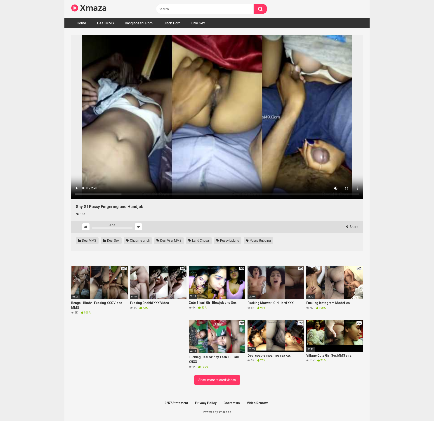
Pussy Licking (229, 240)
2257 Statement (176, 403)
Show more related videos (217, 380)
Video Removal (258, 403)
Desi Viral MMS (171, 240)
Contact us (232, 403)
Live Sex (198, 23)
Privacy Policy (206, 403)
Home (81, 23)
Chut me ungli (139, 240)
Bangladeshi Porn (139, 23)
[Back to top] (419, 407)
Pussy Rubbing (260, 240)
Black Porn (171, 23)
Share (353, 227)
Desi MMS (105, 23)
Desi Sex (112, 240)
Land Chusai (200, 240)
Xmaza (92, 7)
